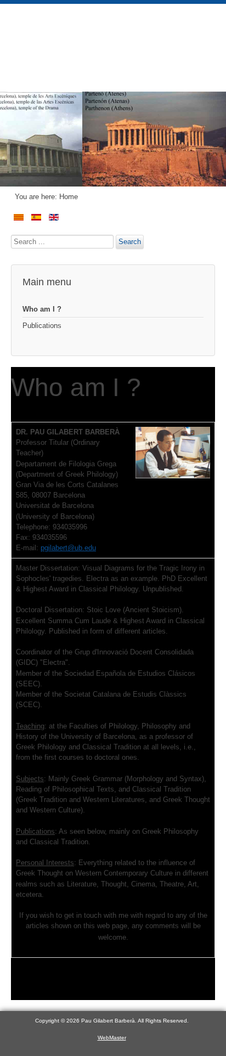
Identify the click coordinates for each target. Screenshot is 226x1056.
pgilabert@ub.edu (68, 548)
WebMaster (112, 1038)
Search (129, 242)
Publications (41, 325)
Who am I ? (41, 309)
